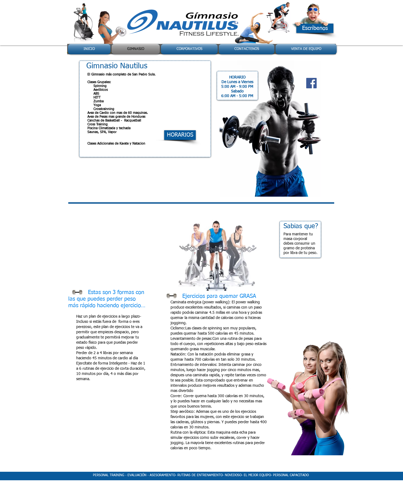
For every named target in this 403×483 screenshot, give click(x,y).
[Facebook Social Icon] (311, 83)
